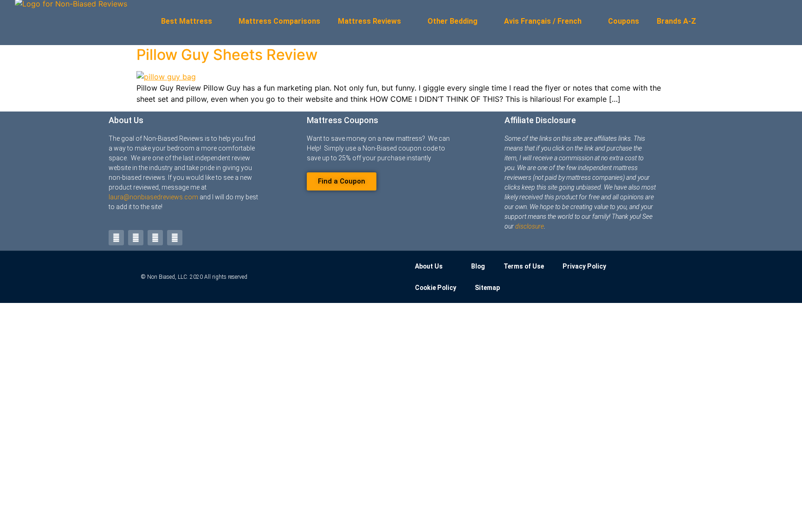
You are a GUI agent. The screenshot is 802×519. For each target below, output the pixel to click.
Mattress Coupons (342, 120)
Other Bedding (452, 21)
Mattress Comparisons (279, 21)
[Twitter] (116, 237)
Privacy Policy (584, 266)
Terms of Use (524, 266)
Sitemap (487, 287)
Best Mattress (186, 21)
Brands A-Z (676, 21)
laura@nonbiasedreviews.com (153, 197)
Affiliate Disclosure (540, 120)
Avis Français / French (543, 21)
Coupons (623, 21)
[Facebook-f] (135, 237)
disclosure (529, 226)
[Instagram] (174, 237)
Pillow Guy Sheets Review (226, 55)
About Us (126, 120)
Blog (478, 266)
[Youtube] (155, 237)
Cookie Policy (435, 287)
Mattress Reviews (369, 21)
